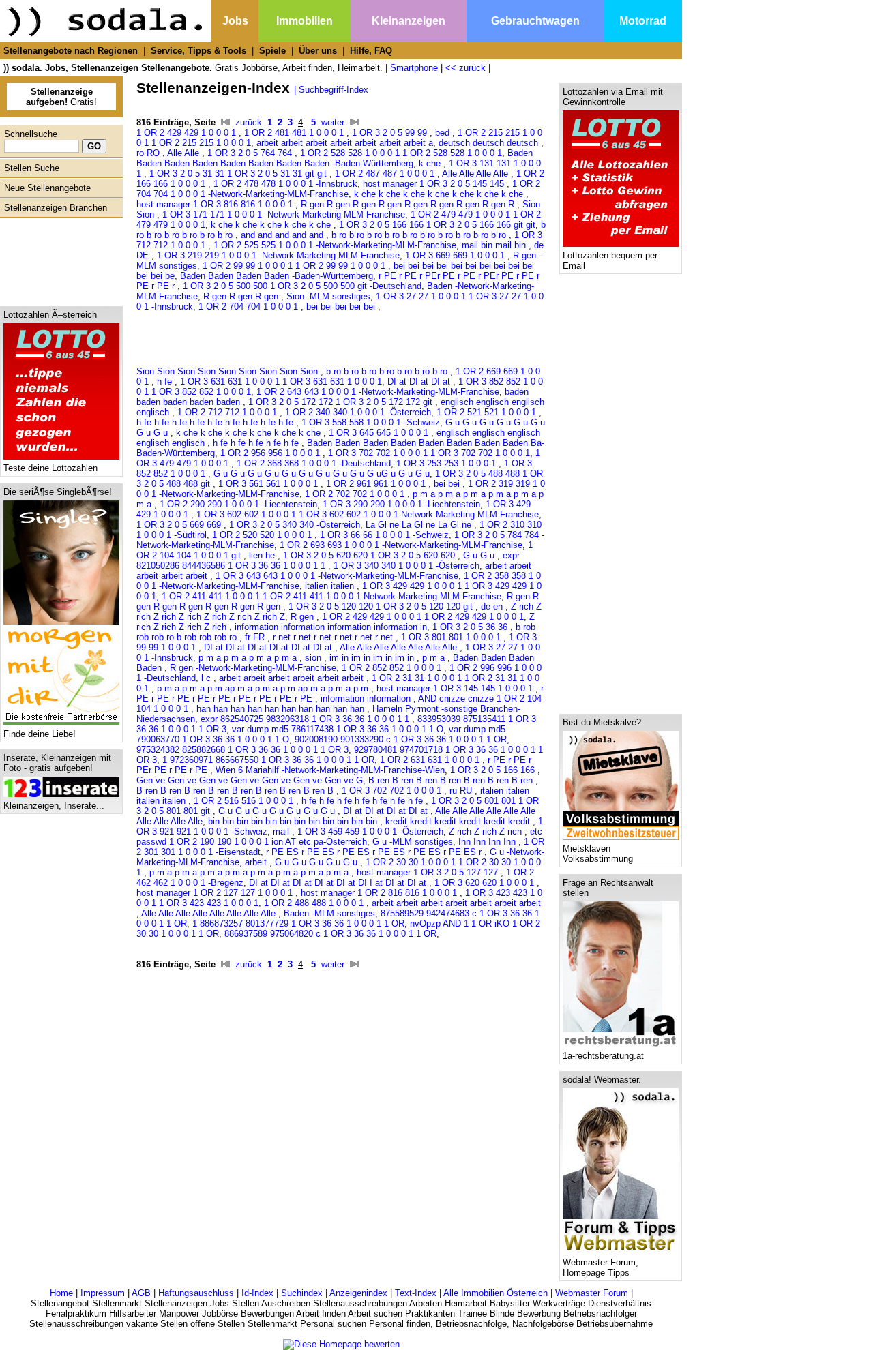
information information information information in (331, 627)
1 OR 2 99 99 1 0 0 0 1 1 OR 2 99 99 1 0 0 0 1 (295, 265)
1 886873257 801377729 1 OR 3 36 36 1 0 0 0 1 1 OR (298, 923)
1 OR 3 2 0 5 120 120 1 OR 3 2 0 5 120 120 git (381, 606)
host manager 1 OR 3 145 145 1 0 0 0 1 (455, 688)
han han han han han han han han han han (281, 709)
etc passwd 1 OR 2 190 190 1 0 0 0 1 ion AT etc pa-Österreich (339, 836)
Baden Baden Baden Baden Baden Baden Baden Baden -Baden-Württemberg (334, 158)
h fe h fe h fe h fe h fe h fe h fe (363, 801)
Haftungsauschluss (196, 1293)
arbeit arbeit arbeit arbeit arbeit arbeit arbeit (456, 903)
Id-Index (257, 1293)
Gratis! (61, 97)
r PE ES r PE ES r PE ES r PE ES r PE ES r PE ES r (375, 852)
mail (282, 831)
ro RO (149, 153)
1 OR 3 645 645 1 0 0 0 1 (380, 432)
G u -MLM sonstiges (412, 842)
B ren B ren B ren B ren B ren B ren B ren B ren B (236, 790)
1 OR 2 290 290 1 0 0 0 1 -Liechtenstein (238, 504)
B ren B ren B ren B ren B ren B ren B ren (451, 780)
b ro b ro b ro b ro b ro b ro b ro (388, 371)
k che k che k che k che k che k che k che (440, 194)
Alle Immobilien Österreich (495, 1293)
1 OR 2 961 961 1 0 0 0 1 (377, 484)
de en (493, 606)
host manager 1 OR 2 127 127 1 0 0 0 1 (215, 893)
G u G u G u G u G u (317, 862)
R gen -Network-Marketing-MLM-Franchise (253, 668)
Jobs (235, 21)
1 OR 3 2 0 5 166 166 (493, 770)
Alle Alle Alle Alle (476, 173)
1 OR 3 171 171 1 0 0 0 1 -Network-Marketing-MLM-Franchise (283, 214)
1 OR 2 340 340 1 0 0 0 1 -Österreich (358, 412)
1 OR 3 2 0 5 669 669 (180, 525)
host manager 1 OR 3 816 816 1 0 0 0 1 (215, 204)
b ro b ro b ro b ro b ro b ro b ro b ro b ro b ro (420, 235)
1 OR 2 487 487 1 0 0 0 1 (386, 173)
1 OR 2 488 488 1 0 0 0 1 (315, 903)
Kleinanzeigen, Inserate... (53, 805)
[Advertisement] (58, 258)
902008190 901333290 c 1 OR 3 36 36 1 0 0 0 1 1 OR (401, 739)
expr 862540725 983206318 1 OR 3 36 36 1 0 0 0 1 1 (306, 719)
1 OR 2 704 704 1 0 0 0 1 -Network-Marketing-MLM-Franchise (338, 189)
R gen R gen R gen (242, 296)
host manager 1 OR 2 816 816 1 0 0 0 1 (380, 893)
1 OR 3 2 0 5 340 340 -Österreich (294, 525)
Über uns (318, 51)
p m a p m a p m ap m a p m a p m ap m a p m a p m (264, 688)
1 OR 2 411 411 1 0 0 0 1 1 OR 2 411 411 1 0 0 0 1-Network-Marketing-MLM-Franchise (331, 596)
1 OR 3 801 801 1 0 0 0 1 (452, 637)
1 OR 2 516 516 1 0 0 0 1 (245, 801)
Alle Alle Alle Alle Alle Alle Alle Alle (209, 913)
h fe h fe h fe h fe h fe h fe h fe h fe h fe (216, 422)
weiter (332, 122)
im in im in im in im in (373, 657)
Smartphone (414, 68)
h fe (166, 381)
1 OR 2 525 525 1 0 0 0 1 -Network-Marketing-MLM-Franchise (334, 245)
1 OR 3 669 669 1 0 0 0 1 (456, 255)
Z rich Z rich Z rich (486, 831)
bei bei (448, 484)
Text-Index (415, 1293)
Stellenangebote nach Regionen (70, 51)
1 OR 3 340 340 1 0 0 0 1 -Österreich (406, 565)
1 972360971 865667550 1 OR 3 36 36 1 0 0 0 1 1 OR (268, 760)
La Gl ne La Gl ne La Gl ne (420, 525)
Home (61, 1293)
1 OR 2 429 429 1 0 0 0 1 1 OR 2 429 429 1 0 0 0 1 (423, 617)
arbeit (257, 862)
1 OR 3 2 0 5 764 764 (251, 153)
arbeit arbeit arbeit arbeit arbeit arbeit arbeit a (344, 143)
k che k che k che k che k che (272, 225)
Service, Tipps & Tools (198, 51)
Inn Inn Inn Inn (488, 842)
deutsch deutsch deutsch (490, 143)
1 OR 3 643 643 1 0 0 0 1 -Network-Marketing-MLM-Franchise (337, 576)
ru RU (462, 790)
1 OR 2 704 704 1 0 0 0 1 (249, 306)
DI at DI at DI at (420, 381)
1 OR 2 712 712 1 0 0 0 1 (228, 412)
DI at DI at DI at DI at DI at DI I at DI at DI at (339, 882)
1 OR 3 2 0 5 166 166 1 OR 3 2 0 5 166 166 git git (437, 225)
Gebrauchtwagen (535, 21)
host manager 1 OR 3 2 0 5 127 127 (429, 872)
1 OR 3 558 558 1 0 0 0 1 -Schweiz (370, 422)
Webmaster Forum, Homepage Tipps (600, 1267)
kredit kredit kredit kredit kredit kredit (459, 821)
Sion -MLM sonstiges (328, 296)
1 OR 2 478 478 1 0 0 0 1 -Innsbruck (285, 184)
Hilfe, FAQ (371, 51)
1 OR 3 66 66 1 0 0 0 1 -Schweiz (384, 535)
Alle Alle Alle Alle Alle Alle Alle (400, 647)
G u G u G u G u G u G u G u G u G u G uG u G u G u (321, 473)
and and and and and (283, 235)
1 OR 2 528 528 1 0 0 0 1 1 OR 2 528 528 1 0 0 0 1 (401, 153)
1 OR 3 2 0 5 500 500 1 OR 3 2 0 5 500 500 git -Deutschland (302, 286)
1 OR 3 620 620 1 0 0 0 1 (485, 882)
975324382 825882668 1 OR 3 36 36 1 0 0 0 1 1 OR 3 (242, 750)
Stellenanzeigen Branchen (55, 207)
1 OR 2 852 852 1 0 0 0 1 (393, 668)
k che (431, 163)
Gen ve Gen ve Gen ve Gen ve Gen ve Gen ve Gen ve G (249, 780)
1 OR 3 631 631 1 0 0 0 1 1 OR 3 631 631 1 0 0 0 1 (281, 381)
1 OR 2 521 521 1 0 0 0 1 (487, 412)
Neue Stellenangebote (47, 188)
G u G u (480, 555)
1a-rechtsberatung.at (603, 1056)
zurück (248, 122)
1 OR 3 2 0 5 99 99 (391, 132)
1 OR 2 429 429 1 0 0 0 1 (187, 132)
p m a (434, 657)
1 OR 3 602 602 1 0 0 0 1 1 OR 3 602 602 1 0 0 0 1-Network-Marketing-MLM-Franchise (367, 514)
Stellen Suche (31, 168)
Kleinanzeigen (408, 21)
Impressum (102, 1293)
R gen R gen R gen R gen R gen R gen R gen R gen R (409, 204)
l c (207, 678)
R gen (303, 617)
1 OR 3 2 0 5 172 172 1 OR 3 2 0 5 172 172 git (341, 402)
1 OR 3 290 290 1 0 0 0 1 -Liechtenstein (401, 504)
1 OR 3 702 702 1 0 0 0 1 (393, 790)
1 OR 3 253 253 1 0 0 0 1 (447, 463)
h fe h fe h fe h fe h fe (257, 443)
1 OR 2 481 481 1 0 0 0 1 (295, 132)
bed (443, 132)
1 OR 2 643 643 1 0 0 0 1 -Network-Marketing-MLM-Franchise (377, 392)
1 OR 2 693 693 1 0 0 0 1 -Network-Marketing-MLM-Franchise (401, 545)
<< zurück (465, 68)
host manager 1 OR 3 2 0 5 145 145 (435, 184)
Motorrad (642, 21)
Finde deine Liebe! (39, 734)
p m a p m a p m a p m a (248, 657)
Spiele (272, 51)
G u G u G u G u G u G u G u (278, 811)
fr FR (256, 637)
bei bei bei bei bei (342, 306)
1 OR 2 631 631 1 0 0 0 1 (431, 760)
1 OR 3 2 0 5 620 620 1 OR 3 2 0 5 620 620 (370, 555)
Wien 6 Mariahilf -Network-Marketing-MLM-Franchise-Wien (330, 770)
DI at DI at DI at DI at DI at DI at (269, 647)
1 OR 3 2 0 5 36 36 (471, 627)
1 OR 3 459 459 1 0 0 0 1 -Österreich (370, 831)
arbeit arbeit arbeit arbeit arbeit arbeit (292, 678)
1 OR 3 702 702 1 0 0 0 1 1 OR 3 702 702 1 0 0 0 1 (429, 453)
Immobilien (304, 21)
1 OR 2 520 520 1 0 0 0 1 (263, 535)
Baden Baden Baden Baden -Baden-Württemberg (276, 276)
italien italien (331, 586)
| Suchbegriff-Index (331, 90)
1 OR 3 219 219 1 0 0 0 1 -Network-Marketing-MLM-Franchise (278, 255)
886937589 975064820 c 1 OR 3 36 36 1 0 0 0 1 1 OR (330, 934)
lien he (263, 555)
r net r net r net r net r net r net (334, 637)
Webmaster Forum (591, 1293)
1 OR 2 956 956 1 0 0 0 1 (271, 453)
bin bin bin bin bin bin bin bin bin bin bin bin (294, 821)
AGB (141, 1293)
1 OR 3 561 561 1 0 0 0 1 (269, 484)
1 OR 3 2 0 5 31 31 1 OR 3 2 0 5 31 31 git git (239, 173)
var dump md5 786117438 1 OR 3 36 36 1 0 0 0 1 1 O (337, 729)
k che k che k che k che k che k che (249, 432)
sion (314, 657)
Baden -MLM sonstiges (329, 913)
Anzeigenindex (358, 1293)
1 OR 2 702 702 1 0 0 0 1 (356, 494)
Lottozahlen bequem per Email (610, 260)
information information (367, 698)
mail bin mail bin (495, 245)
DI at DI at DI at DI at (386, 811)
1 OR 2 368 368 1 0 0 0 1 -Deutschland (314, 463)
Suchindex (302, 1293)
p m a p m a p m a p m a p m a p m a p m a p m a (250, 872)
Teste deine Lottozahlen (50, 468)
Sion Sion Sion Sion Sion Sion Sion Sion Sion (228, 371)
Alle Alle (184, 153)
